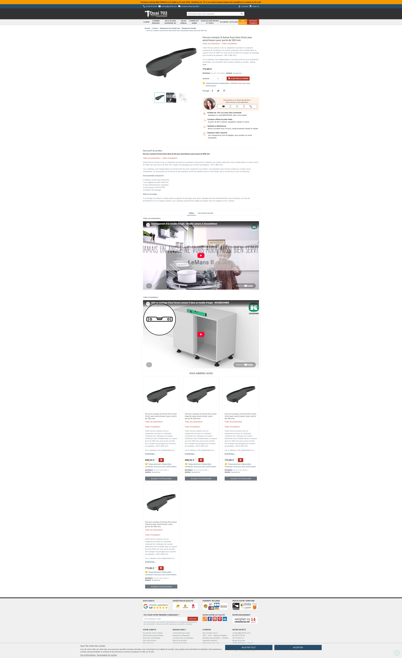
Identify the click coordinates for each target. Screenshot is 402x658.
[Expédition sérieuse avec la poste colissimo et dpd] (185, 606)
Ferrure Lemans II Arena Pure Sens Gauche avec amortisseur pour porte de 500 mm (161, 524)
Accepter (298, 647)
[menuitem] (146, 22)
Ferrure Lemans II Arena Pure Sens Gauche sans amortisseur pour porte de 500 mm (200, 416)
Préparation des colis (211, 643)
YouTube (215, 619)
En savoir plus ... (150, 454)
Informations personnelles (153, 635)
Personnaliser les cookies (107, 655)
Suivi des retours (149, 640)
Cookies (225, 638)
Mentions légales (220, 635)
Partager (212, 91)
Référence (206, 73)
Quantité (206, 78)
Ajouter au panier (238, 78)
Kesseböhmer (237, 73)
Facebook (210, 619)
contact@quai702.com (241, 633)
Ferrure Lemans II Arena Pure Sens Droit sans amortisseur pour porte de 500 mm (161, 416)
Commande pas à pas (181, 633)
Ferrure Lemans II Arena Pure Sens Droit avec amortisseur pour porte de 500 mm (240, 416)
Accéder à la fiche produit (161, 478)
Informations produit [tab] (205, 213)
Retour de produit (180, 640)
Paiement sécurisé (210, 640)
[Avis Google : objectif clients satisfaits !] (155, 606)
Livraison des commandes (183, 638)
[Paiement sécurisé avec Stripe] (215, 606)
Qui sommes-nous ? (210, 633)
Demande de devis (180, 643)
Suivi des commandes (151, 638)
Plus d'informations (88, 655)
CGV (204, 635)
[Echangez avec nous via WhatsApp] (237, 106)
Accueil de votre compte (152, 633)
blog (205, 619)
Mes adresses (148, 643)
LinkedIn (225, 619)
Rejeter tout (249, 647)
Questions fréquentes (181, 635)
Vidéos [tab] (191, 213)
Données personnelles (211, 638)
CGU (210, 635)
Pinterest (224, 91)
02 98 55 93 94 (238, 635)
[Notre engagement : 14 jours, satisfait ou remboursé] (245, 620)
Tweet (218, 91)
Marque (229, 73)
